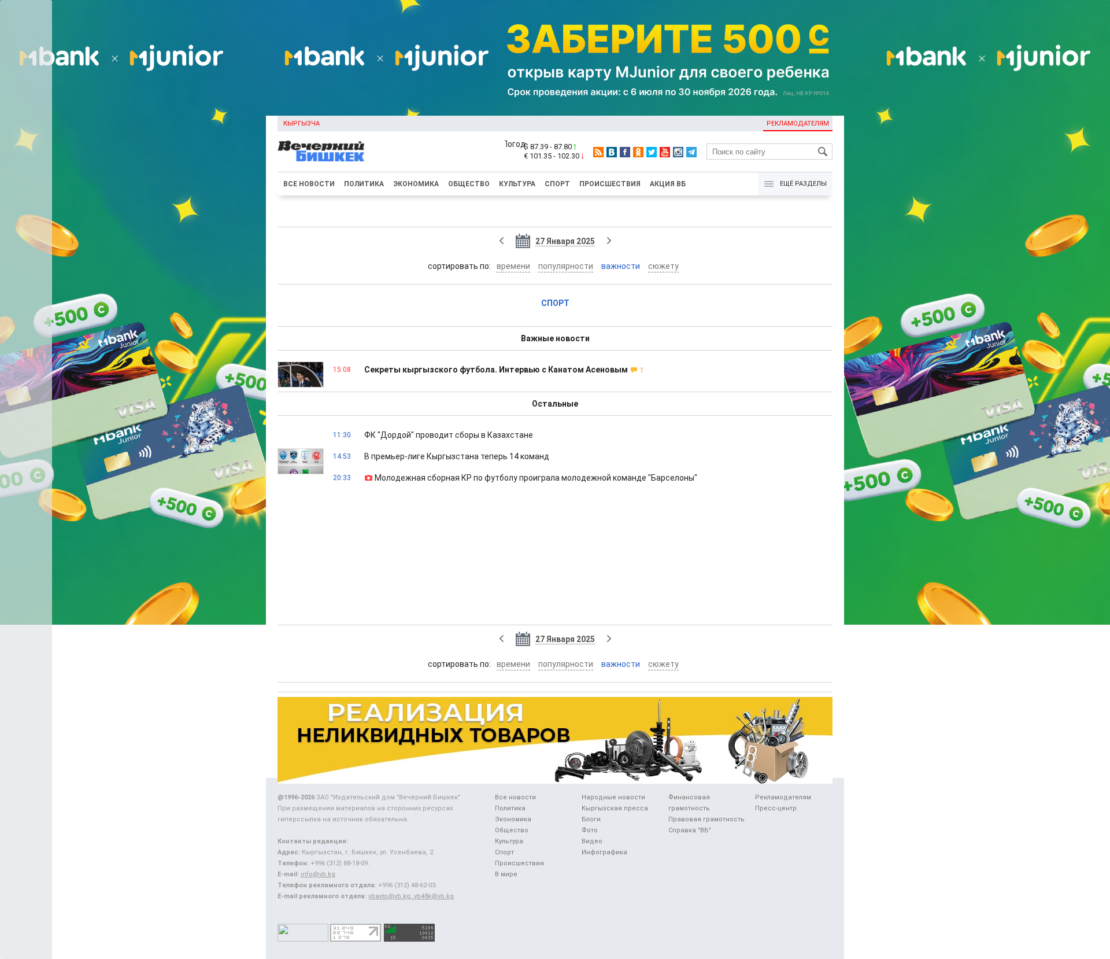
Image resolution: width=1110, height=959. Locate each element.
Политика (364, 184)
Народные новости (613, 797)
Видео (592, 841)
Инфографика (604, 852)
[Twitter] (651, 152)
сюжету (663, 266)
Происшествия (610, 184)
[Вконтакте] (611, 152)
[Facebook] (625, 152)
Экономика (416, 184)
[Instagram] (678, 152)
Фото (590, 830)
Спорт (557, 184)
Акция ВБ (668, 184)
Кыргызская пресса (615, 808)
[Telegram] (691, 152)
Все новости (309, 184)
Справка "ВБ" (689, 830)
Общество (469, 184)
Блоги (591, 819)
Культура (517, 184)
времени (513, 266)
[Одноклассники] (638, 152)
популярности (565, 266)
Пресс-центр (776, 808)
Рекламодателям (798, 123)
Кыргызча (301, 123)
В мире (506, 874)
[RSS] (598, 152)
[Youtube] (665, 152)
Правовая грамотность (706, 819)
